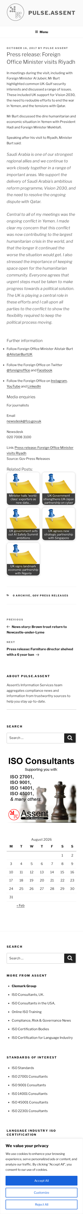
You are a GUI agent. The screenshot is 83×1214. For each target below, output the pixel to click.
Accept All (41, 1180)
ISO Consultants (24, 995)
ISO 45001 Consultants (30, 1102)
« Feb (21, 906)
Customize (41, 1192)
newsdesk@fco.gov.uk (24, 421)
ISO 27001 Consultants (30, 1077)
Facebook (44, 370)
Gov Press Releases (51, 595)
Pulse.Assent (52, 13)
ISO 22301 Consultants (30, 1111)
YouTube (13, 386)
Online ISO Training (27, 1012)
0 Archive (22, 595)
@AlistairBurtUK (20, 354)
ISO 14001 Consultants (30, 1094)
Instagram (59, 381)
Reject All (41, 1204)
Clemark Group (24, 986)
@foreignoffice (18, 370)
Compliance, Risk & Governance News (41, 1020)
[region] (41, 1176)
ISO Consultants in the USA (33, 1003)
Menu (44, 32)
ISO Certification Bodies (30, 1029)
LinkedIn (34, 386)
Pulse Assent (55, 48)
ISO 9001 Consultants (29, 1085)
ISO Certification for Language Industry (42, 1038)
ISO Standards (23, 1068)
